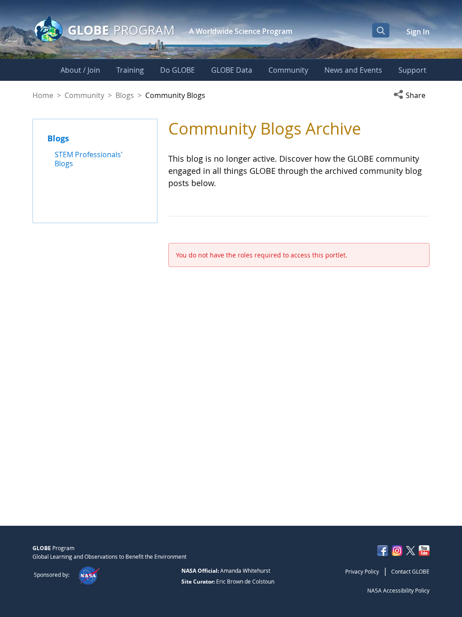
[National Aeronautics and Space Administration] (89, 574)
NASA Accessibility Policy (398, 590)
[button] (411, 95)
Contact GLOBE (410, 571)
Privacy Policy (362, 571)
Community (84, 95)
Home (42, 95)
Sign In (418, 32)
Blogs (125, 95)
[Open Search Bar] (380, 30)
